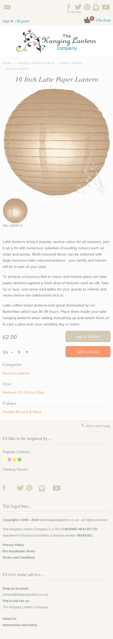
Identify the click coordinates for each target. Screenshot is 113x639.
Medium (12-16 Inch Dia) (23, 392)
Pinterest (87, 7)
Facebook (69, 7)
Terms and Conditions (19, 557)
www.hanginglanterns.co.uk (59, 520)
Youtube (105, 7)
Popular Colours (16, 452)
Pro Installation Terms (19, 551)
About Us (10, 619)
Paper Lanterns (71, 63)
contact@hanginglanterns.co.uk (7, 7)
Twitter (78, 7)
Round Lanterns (17, 69)
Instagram (96, 7)
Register (23, 20)
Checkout (103, 20)
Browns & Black (29, 412)
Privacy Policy (13, 545)
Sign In (8, 20)
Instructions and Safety (20, 625)
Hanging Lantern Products (36, 63)
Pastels (9, 412)
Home (7, 63)
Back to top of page (98, 425)
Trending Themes (15, 469)
